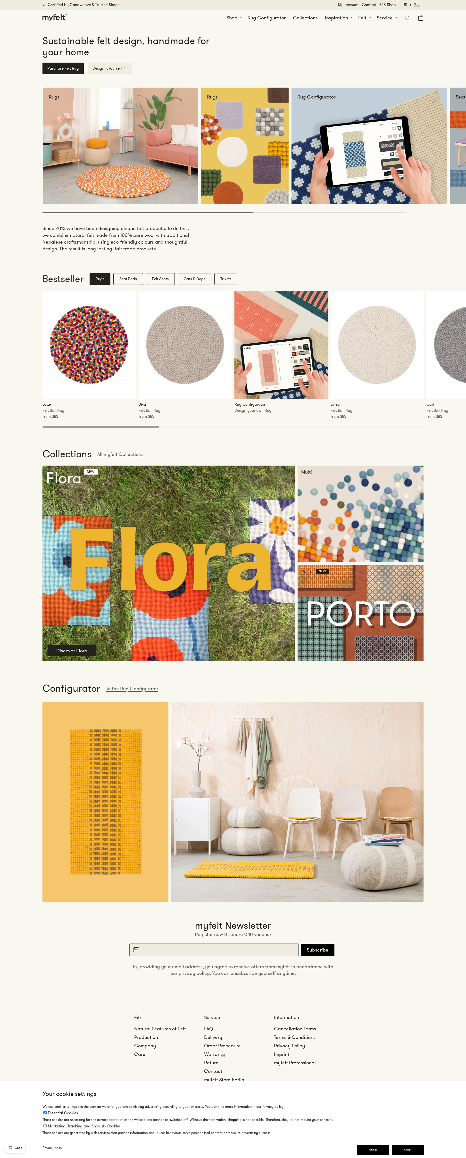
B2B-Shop (387, 5)
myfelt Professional (295, 1062)
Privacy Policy (289, 1046)
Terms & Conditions (295, 1037)
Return (211, 1062)
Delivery (213, 1037)
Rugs (100, 279)
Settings (372, 1149)
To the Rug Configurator (132, 688)
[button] (406, 17)
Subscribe (317, 949)
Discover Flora (71, 650)
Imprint (281, 1054)
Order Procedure (222, 1046)
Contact (369, 5)
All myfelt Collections (120, 454)
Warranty (214, 1054)
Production (146, 1037)
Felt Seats (160, 279)
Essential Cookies (63, 1113)
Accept (407, 1149)
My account (348, 5)
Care (139, 1054)
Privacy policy (53, 1147)
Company (145, 1046)
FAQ (208, 1029)
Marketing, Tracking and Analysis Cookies (84, 1126)
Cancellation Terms (295, 1029)
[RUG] (105, 802)
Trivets (225, 279)
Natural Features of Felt (160, 1029)
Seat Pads (128, 279)
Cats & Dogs (194, 279)
